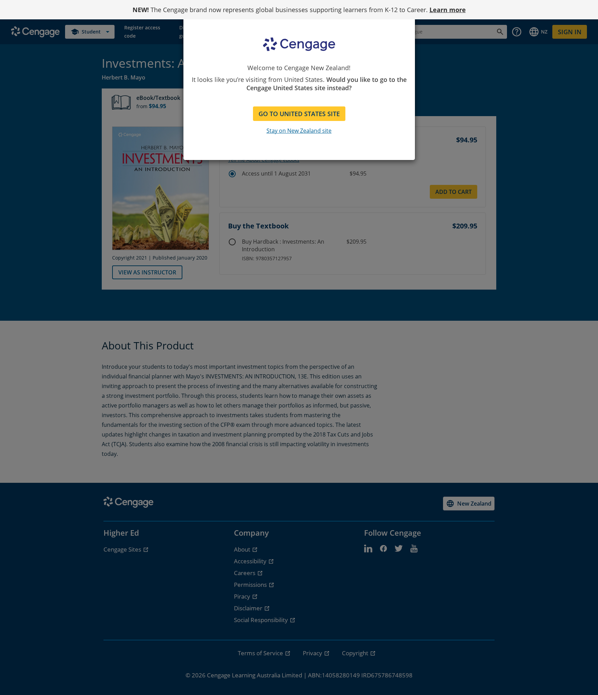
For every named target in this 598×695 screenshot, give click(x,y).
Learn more (447, 10)
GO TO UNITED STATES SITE (299, 114)
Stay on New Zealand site (299, 130)
